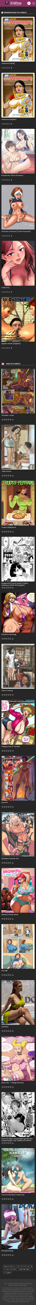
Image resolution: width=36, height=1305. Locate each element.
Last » (9, 1273)
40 (28, 1269)
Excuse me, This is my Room (12, 175)
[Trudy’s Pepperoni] (18, 503)
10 (14, 1269)
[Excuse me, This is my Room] (18, 151)
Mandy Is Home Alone (9, 914)
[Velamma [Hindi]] (18, 39)
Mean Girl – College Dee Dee (12, 1083)
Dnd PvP (4, 802)
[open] (33, 3)
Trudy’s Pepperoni (8, 527)
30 (24, 1269)
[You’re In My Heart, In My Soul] (18, 1170)
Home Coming (7, 690)
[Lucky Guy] (18, 263)
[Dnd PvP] (18, 778)
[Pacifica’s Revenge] (18, 613)
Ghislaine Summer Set (10, 858)
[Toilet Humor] (18, 447)
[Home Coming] (18, 666)
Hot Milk (4, 971)
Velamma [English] (8, 119)
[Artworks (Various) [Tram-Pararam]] (18, 207)
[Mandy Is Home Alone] (18, 890)
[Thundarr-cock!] (18, 391)
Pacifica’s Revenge (8, 634)
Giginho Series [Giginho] (11, 343)
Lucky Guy (5, 287)
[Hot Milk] (18, 946)
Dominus (4, 1027)
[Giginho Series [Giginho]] (18, 319)
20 (21, 1269)
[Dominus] (18, 1002)
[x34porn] (12, 3)
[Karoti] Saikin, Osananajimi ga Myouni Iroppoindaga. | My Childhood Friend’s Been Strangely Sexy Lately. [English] (16, 1140)
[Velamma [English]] (18, 95)
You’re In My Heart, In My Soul (12, 1195)
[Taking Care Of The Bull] (18, 722)
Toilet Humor (6, 471)
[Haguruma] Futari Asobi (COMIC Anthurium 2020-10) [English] (14, 584)
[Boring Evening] (18, 1226)
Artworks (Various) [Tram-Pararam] (16, 231)
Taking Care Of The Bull (10, 746)
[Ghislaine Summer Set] (18, 834)
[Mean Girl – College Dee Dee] (18, 1058)
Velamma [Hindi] (8, 63)
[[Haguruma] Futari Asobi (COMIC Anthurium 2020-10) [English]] (18, 559)
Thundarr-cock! (7, 415)
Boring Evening (7, 1251)
